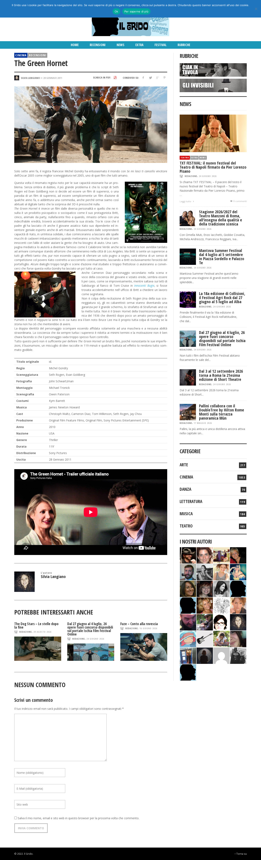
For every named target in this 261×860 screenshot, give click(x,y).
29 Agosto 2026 (42, 631)
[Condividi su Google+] (157, 77)
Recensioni (37, 55)
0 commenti (240, 201)
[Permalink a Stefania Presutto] (221, 638)
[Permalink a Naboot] (205, 638)
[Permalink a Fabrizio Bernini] (238, 588)
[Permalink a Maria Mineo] (188, 638)
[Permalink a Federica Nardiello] (205, 655)
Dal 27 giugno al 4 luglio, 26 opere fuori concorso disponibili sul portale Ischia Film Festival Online (90, 629)
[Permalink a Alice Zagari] (238, 638)
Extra (194, 157)
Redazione (25, 631)
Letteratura (191, 501)
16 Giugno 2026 (148, 628)
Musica (186, 513)
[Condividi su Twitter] (150, 77)
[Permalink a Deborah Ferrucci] (188, 588)
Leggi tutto (186, 201)
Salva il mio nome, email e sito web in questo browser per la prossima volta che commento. (78, 818)
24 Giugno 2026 (95, 638)
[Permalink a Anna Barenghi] (221, 622)
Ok (116, 11)
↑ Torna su (240, 853)
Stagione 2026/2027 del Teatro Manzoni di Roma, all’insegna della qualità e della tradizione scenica (220, 218)
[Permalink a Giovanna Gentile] (221, 588)
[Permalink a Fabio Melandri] (188, 555)
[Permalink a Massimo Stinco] (188, 572)
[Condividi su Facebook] (143, 77)
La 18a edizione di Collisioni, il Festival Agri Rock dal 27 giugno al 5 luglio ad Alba (222, 297)
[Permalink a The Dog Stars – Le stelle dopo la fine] (37, 649)
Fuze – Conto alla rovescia (139, 623)
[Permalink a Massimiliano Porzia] (188, 672)
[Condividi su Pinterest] (164, 77)
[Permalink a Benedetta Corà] (221, 572)
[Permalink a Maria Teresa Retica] (238, 555)
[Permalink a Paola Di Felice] (205, 605)
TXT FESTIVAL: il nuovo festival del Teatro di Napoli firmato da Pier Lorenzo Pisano (213, 167)
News (203, 157)
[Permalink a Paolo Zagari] (205, 622)
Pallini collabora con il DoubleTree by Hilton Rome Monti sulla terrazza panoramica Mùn (221, 412)
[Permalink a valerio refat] (221, 655)
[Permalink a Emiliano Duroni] (221, 555)
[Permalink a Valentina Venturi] (205, 555)
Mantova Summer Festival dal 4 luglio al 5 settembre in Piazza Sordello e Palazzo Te (221, 256)
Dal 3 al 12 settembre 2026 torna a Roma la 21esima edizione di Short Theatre (221, 375)
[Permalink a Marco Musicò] (188, 605)
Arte (184, 465)
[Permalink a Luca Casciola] (188, 655)
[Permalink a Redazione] (221, 605)
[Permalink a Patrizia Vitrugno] (205, 588)
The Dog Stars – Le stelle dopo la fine (36, 625)
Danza (185, 489)
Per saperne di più (136, 11)
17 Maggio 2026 (203, 422)
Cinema (21, 55)
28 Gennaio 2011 (52, 78)
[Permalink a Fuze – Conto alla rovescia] (143, 647)
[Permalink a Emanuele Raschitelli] (238, 655)
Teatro (184, 157)
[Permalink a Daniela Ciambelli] (238, 572)
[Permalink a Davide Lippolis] (188, 622)
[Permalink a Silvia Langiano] (238, 622)
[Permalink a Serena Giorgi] (205, 572)
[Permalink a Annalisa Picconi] (238, 605)
